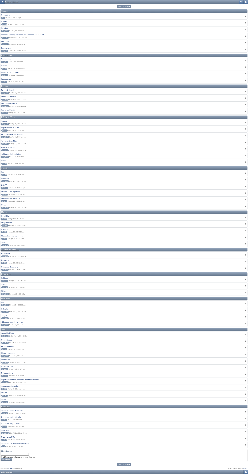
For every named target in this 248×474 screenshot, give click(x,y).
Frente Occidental (8, 97)
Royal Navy (5, 216)
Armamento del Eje (9, 141)
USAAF (4, 185)
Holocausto (5, 254)
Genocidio (5, 260)
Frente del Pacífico (9, 110)
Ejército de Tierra (8, 117)
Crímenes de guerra (9, 267)
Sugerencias (6, 48)
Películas (5, 309)
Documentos (6, 55)
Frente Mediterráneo (9, 103)
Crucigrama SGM (8, 437)
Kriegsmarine (6, 223)
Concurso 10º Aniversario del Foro (15, 443)
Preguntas (5, 41)
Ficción (4, 393)
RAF (3, 172)
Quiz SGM (5, 430)
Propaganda (6, 79)
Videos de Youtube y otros (12, 322)
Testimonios (6, 59)
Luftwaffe (5, 178)
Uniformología (7, 366)
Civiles (3, 285)
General (4, 11)
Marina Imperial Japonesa (11, 236)
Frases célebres (7, 346)
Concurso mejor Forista (10, 424)
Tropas (4, 121)
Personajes (5, 274)
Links (3, 302)
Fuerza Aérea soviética (10, 198)
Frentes (4, 86)
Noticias (4, 28)
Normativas (5, 15)
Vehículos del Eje (8, 147)
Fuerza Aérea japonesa (10, 192)
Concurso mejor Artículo (11, 417)
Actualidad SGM (7, 333)
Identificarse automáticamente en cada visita (17, 457)
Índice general (6, 472)
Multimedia (5, 298)
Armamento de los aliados (11, 134)
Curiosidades (6, 340)
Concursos (5, 407)
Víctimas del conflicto (9, 250)
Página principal (11, 2)
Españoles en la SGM (10, 128)
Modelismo (5, 360)
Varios (3, 329)
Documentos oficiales (10, 72)
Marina (4, 212)
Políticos (4, 278)
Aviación (4, 168)
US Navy (4, 229)
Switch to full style (124, 6)
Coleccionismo (7, 373)
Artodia (245, 468)
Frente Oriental (7, 90)
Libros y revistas (7, 353)
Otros (3, 161)
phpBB (10, 468)
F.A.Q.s (4, 22)
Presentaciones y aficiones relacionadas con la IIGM (22, 35)
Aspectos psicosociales (10, 386)
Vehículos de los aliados (11, 154)
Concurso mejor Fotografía (12, 410)
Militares (4, 291)
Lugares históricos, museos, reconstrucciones (20, 380)
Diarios (4, 66)
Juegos (4, 315)
